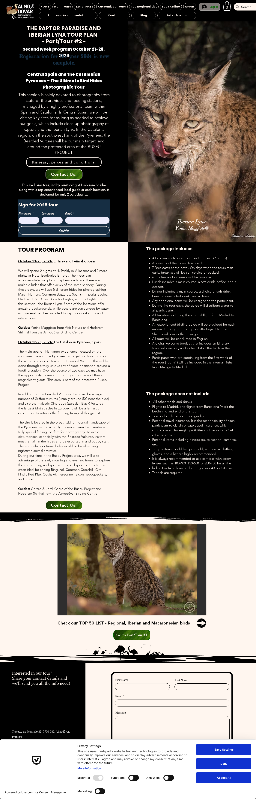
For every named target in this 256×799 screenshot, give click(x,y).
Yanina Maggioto (43, 328)
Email (69, 213)
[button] (227, 6)
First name (26, 213)
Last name (49, 213)
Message (120, 712)
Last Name (181, 680)
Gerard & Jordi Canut (47, 489)
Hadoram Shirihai (31, 493)
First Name (121, 680)
